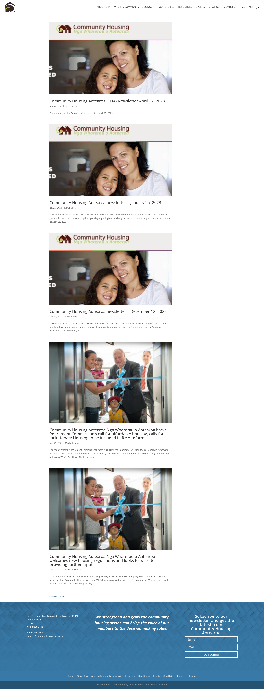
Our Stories (166, 7)
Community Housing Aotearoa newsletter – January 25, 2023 (105, 202)
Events (200, 7)
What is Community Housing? (133, 7)
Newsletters (71, 106)
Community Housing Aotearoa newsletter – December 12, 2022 (108, 311)
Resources (185, 7)
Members (229, 7)
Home (70, 676)
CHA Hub (214, 7)
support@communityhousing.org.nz (44, 636)
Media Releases (73, 443)
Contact (247, 7)
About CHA (103, 7)
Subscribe (212, 655)
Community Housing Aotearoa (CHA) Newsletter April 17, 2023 (107, 101)
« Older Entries (57, 596)
